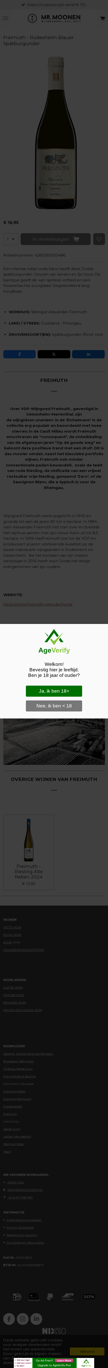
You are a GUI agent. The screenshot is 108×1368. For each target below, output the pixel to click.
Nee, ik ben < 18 (54, 705)
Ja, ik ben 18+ (54, 691)
